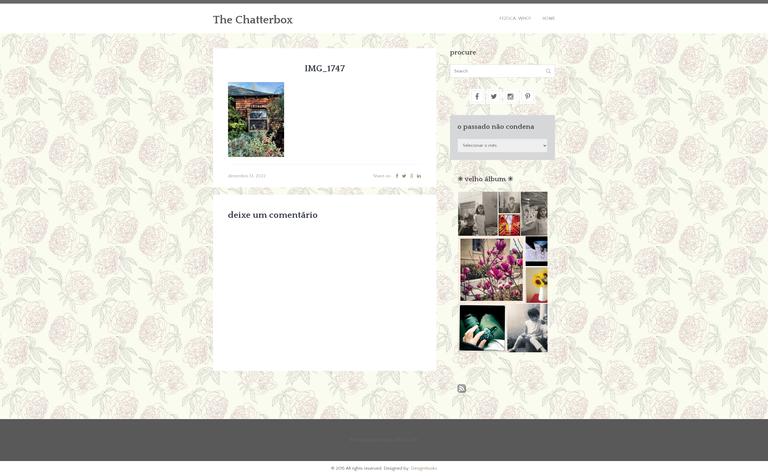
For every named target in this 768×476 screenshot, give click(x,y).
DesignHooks (424, 468)
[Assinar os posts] (462, 389)
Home (548, 18)
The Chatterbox (253, 20)
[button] (478, 213)
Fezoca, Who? (515, 18)
